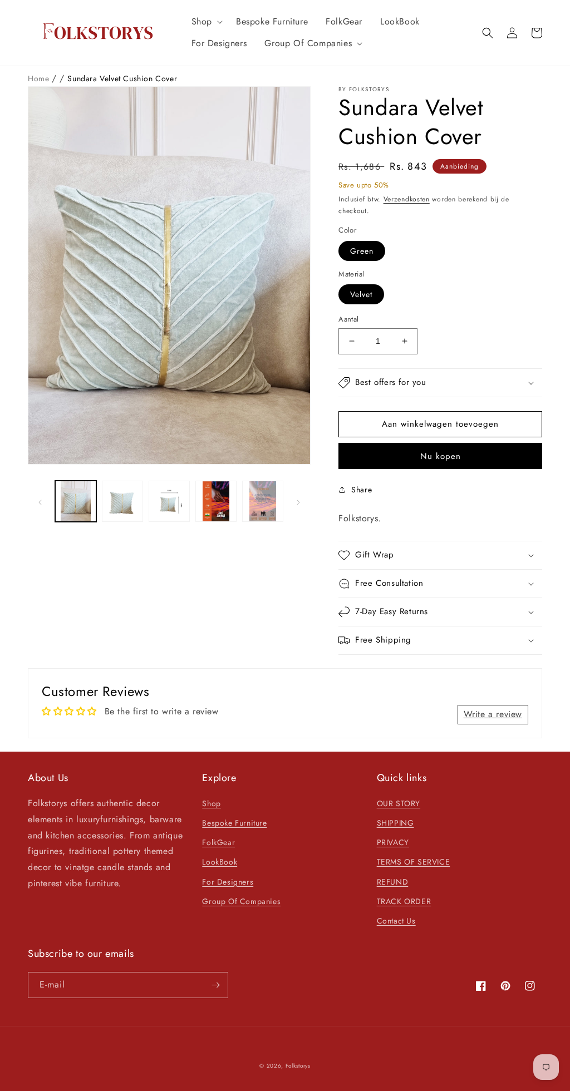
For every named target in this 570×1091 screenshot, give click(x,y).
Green (362, 250)
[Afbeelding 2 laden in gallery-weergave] (122, 501)
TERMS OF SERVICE (413, 861)
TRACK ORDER (404, 901)
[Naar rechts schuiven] (298, 501)
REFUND (393, 881)
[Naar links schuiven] (40, 501)
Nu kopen (440, 456)
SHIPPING (395, 822)
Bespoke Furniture (234, 822)
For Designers (227, 881)
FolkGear (218, 842)
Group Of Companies (241, 901)
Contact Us (396, 920)
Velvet (361, 294)
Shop (211, 803)
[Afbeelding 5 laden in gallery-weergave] (262, 501)
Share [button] (361, 489)
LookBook (219, 861)
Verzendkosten (407, 199)
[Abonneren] (215, 985)
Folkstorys (298, 1066)
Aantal (348, 319)
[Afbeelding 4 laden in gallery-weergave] (216, 501)
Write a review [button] (493, 714)
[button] (205, 22)
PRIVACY (393, 842)
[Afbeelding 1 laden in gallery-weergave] (75, 501)
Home (40, 78)
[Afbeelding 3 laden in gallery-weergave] (169, 501)
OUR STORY (398, 803)
